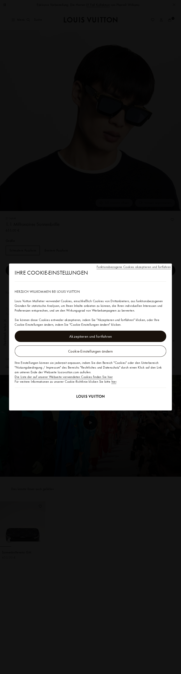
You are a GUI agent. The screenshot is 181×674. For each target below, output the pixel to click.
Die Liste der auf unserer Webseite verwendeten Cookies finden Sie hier (64, 377)
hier (113, 381)
